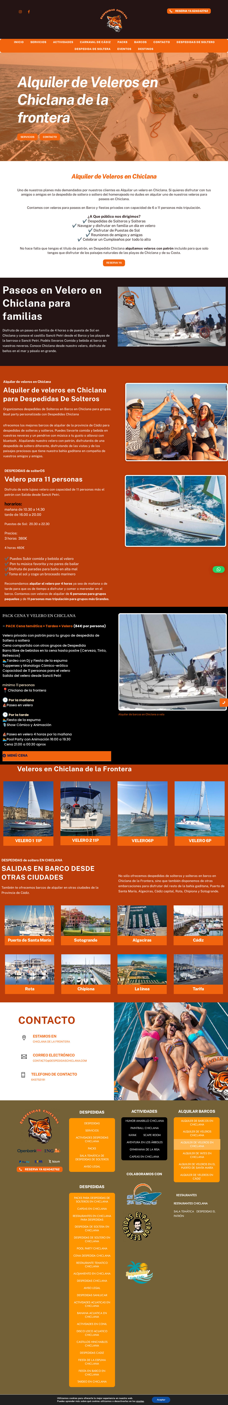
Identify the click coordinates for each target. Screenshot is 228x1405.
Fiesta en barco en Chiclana (92, 1373)
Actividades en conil (92, 1324)
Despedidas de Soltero (196, 42)
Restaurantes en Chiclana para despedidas (92, 1218)
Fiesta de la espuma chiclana (92, 1362)
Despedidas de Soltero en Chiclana (92, 1239)
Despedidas (92, 1123)
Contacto (161, 42)
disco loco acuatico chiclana (92, 1333)
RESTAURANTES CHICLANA (191, 1203)
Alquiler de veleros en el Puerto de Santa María (197, 1166)
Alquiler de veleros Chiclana (197, 1133)
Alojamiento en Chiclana (91, 1274)
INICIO (19, 42)
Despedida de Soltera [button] (93, 49)
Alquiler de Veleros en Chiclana (197, 1144)
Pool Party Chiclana (92, 1248)
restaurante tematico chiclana (92, 1265)
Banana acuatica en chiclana (92, 1315)
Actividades (63, 42)
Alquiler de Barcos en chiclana (197, 1122)
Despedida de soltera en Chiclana (92, 1228)
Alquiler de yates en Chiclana (197, 1155)
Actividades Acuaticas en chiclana (92, 1304)
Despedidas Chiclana (92, 1281)
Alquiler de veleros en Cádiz (196, 1177)
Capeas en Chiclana (92, 1209)
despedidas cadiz (92, 1353)
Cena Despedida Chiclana (91, 1256)
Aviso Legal (92, 1166)
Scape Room (152, 1135)
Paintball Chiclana (145, 1128)
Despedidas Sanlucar (92, 1295)
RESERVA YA (114, 262)
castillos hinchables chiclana (92, 1344)
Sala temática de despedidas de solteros (92, 1157)
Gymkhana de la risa (145, 1149)
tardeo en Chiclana (92, 1382)
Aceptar (161, 1399)
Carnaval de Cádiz (95, 42)
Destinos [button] (145, 49)
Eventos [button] (124, 49)
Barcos (140, 42)
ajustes (140, 1401)
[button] (219, 569)
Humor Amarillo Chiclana (145, 1121)
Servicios (38, 42)
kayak (132, 1135)
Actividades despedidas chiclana (92, 1139)
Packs (123, 42)
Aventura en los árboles (145, 1142)
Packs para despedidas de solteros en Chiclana (92, 1200)
